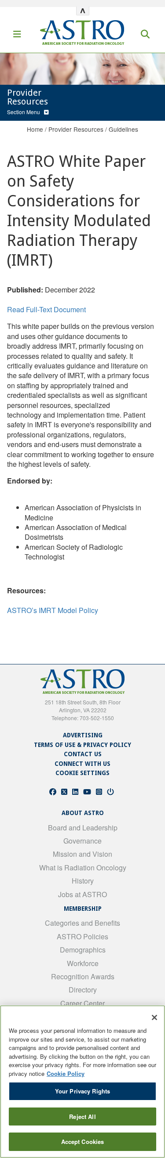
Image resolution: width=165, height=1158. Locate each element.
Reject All (82, 1116)
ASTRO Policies (82, 936)
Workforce (83, 963)
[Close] (154, 1017)
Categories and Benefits (82, 923)
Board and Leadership (82, 828)
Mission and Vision (82, 854)
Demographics (83, 950)
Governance (82, 841)
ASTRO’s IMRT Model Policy (52, 610)
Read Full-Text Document (46, 309)
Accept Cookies (82, 1141)
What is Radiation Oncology (82, 867)
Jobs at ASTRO (82, 894)
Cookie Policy (65, 1073)
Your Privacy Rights (82, 1091)
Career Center (82, 1003)
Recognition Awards (82, 976)
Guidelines (123, 129)
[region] (82, 1081)
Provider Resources (75, 129)
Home (35, 129)
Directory (83, 990)
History (83, 881)
